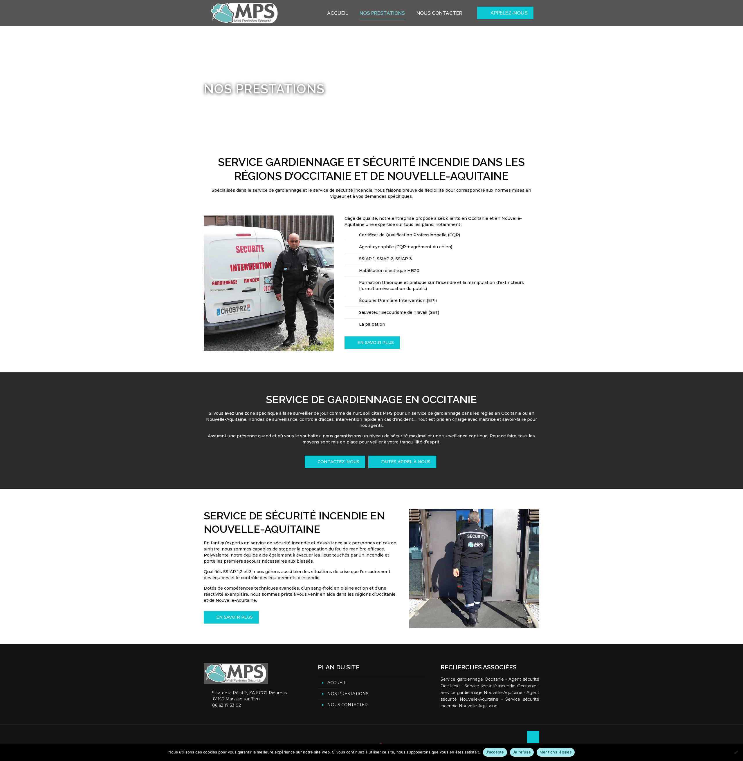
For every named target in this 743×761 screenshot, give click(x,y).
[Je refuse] (736, 752)
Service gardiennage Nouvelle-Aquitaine (481, 692)
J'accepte (495, 752)
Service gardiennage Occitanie (472, 679)
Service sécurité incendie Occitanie (500, 685)
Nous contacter (347, 704)
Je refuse (522, 752)
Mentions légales (556, 752)
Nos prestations (348, 693)
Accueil (211, 102)
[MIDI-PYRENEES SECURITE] (245, 13)
